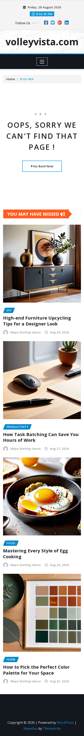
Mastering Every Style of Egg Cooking (35, 553)
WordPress (65, 722)
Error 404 (26, 79)
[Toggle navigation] (42, 62)
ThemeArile (52, 728)
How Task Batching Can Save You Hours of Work (41, 437)
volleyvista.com (42, 41)
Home (10, 79)
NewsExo (30, 728)
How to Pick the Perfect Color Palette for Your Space (36, 670)
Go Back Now (43, 166)
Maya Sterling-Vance (25, 332)
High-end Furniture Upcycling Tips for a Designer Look (37, 321)
